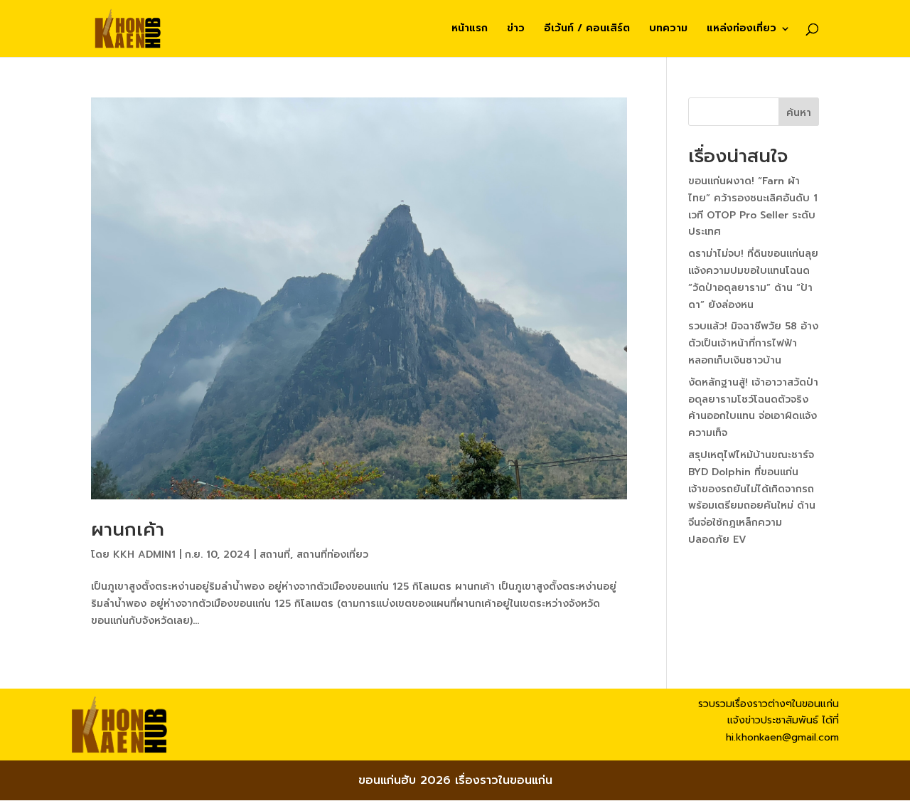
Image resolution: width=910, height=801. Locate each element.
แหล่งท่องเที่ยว (741, 29)
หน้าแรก (469, 29)
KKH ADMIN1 (144, 554)
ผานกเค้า (127, 529)
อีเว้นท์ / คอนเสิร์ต (587, 29)
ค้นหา (798, 112)
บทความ (668, 29)
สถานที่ (274, 554)
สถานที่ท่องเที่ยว (332, 554)
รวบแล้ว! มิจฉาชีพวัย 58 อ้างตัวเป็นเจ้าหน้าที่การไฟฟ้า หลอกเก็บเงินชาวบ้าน (753, 343)
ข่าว (516, 29)
